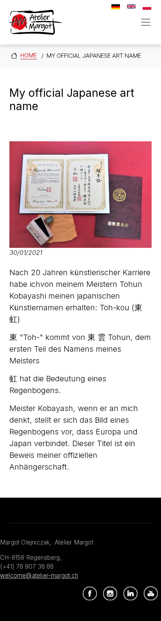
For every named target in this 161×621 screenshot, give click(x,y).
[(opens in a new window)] (90, 594)
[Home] (36, 22)
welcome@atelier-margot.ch (39, 575)
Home (28, 55)
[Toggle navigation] (146, 22)
